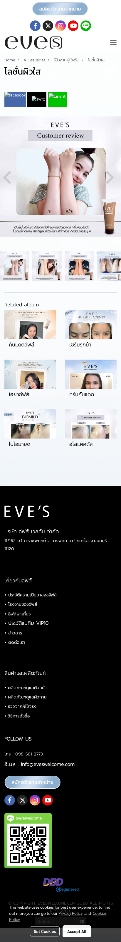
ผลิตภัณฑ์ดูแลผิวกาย (27, 696)
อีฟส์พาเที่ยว (19, 613)
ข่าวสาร (15, 632)
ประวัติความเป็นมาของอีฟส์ (32, 594)
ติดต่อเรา (16, 642)
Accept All (76, 931)
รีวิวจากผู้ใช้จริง (22, 706)
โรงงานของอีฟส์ (22, 604)
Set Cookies (45, 931)
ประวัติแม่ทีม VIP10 (28, 623)
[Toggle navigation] (113, 42)
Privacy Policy (70, 913)
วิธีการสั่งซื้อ (19, 715)
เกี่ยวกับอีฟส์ (18, 580)
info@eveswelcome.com (48, 764)
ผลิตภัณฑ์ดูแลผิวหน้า (27, 687)
